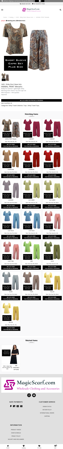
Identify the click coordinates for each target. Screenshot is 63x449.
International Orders (47, 413)
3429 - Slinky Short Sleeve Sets (25, 17)
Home (5, 17)
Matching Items (11, 20)
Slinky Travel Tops (33, 105)
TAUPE (31, 292)
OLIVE (52, 261)
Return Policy (47, 409)
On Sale (39, 448)
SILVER (10, 292)
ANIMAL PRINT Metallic (10, 139)
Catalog (11, 17)
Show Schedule (16, 433)
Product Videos (16, 429)
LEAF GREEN (31, 200)
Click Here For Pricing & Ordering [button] (32, 100)
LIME (31, 261)
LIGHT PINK (52, 230)
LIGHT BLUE (11, 230)
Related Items (21, 20)
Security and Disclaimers (16, 439)
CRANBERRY (31, 169)
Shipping (47, 416)
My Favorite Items (39, 4)
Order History (25, 4)
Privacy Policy (15, 436)
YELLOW (52, 292)
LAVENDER (10, 200)
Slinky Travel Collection (16, 105)
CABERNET (31, 139)
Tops (25, 105)
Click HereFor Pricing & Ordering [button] (10, 145)
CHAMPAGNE (11, 169)
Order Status (47, 406)
